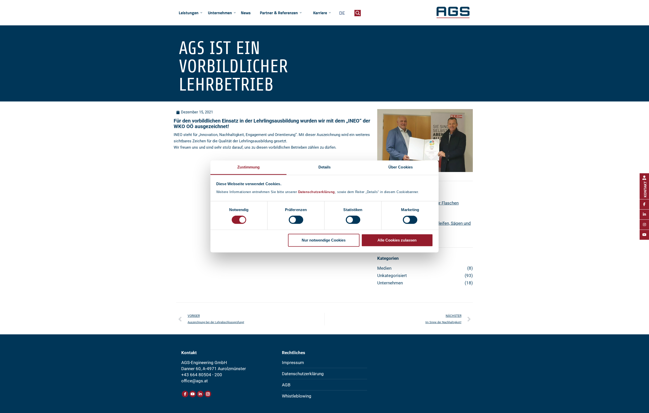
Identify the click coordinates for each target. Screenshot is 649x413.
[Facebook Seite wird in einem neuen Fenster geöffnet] (185, 394)
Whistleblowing (296, 396)
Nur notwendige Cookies (324, 240)
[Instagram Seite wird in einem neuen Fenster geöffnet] (208, 394)
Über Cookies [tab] (400, 167)
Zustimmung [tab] (248, 167)
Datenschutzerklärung (316, 192)
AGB (286, 384)
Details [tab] (324, 167)
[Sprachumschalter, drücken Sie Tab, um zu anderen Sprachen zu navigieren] (341, 13)
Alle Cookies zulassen (397, 240)
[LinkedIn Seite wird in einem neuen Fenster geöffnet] (200, 394)
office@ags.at (194, 380)
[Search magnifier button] (357, 13)
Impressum (293, 362)
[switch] (296, 220)
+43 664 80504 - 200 (201, 374)
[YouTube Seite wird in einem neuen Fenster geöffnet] (192, 394)
